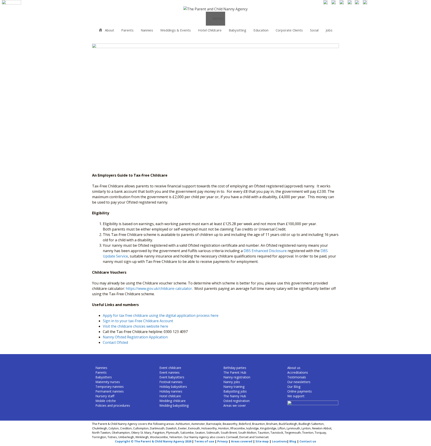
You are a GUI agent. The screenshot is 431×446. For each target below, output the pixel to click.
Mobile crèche (105, 401)
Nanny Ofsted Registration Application (135, 337)
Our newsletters (298, 382)
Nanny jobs (231, 382)
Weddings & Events (175, 30)
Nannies (147, 30)
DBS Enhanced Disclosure (265, 250)
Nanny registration (236, 377)
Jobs (329, 30)
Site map (262, 441)
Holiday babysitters (173, 386)
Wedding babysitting (174, 405)
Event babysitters (171, 377)
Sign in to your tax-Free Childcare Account (138, 320)
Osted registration (236, 401)
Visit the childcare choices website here (135, 326)
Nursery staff (104, 396)
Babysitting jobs (235, 391)
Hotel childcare (170, 396)
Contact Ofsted (115, 342)
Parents (127, 30)
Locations (279, 441)
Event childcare (170, 368)
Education (260, 30)
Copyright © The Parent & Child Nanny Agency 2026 (153, 441)
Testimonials (296, 377)
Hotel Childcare (210, 30)
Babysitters (103, 377)
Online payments (299, 391)
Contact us (307, 441)
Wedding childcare (172, 401)
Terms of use (204, 441)
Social (314, 30)
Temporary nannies (109, 386)
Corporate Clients (289, 30)
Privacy (222, 441)
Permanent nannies (109, 391)
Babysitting (237, 30)
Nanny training (233, 386)
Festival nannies (171, 382)
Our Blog (293, 386)
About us (293, 368)
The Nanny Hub (234, 396)
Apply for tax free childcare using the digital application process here (160, 315)
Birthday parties (234, 368)
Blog (292, 441)
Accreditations (297, 372)
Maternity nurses (107, 382)
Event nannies (169, 372)
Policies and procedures (112, 405)
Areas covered (241, 441)
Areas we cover (234, 405)
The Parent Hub (234, 372)
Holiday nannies (170, 391)
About (109, 30)
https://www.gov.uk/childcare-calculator (159, 288)
